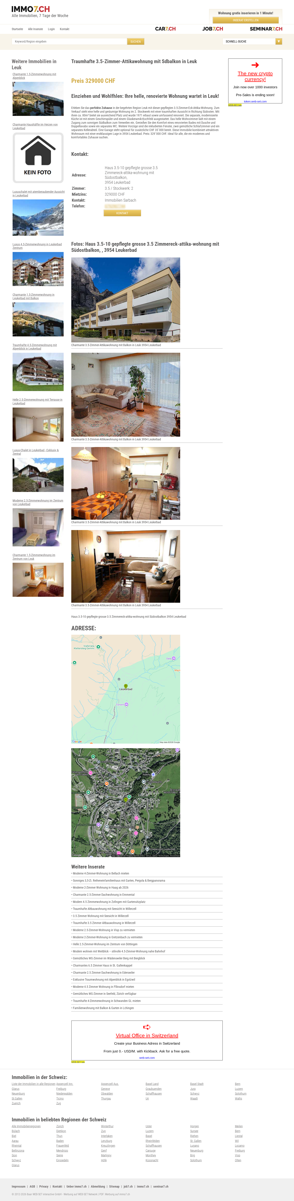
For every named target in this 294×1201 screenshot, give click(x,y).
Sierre (59, 1155)
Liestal (239, 1136)
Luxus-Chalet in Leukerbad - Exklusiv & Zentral (36, 452)
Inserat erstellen (245, 20)
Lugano (194, 1145)
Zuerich (16, 1103)
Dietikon (61, 1131)
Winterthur (107, 1126)
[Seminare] (266, 29)
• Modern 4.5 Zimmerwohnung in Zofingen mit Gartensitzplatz (108, 902)
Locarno (239, 1145)
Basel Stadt (196, 1084)
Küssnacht (152, 1160)
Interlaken (107, 1136)
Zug (58, 1103)
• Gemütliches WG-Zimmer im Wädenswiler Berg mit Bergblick (108, 958)
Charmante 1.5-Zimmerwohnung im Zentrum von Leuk (34, 557)
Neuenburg (18, 1093)
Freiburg (61, 1089)
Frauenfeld (62, 1145)
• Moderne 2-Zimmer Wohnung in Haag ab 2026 (99, 887)
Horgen (194, 1126)
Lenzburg (106, 1141)
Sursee (194, 1131)
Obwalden (107, 1093)
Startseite (17, 29)
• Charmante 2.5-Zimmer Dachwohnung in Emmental (103, 894)
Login (51, 29)
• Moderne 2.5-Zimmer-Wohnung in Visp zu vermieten (103, 930)
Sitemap (114, 1186)
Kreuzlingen (108, 1145)
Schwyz (194, 1093)
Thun (59, 1136)
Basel (149, 1136)
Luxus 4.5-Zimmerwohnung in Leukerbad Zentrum (37, 246)
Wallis (238, 1098)
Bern (237, 1084)
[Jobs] (212, 29)
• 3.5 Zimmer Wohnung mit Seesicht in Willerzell (100, 916)
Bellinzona (18, 1150)
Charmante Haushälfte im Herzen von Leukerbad (35, 126)
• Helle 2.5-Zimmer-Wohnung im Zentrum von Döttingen (104, 944)
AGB (32, 1186)
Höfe (104, 1160)
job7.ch (128, 1186)
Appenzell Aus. (110, 1084)
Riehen (194, 1136)
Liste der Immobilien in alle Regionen (33, 1084)
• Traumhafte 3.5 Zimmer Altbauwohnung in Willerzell (103, 923)
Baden (60, 1141)
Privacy (43, 1186)
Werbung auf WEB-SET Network (80, 1194)
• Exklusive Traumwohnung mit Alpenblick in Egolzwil (103, 979)
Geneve (105, 1089)
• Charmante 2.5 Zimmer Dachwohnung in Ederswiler (103, 972)
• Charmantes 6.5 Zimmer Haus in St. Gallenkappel (101, 965)
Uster (149, 1126)
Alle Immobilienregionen (26, 1126)
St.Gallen (17, 1098)
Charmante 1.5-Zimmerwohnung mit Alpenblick (34, 76)
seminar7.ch (160, 1186)
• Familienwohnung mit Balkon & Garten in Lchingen (102, 1008)
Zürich (60, 1126)
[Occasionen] (165, 29)
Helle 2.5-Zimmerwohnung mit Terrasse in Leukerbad (37, 401)
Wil (237, 1141)
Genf (104, 1150)
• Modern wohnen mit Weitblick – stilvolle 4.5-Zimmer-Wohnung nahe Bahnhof (118, 951)
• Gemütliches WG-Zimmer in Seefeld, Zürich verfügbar (103, 993)
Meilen (239, 1126)
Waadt (194, 1098)
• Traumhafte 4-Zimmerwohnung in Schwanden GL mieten (106, 1001)
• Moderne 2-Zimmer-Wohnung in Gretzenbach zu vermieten (107, 937)
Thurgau (106, 1098)
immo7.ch (143, 1186)
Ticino (60, 1098)
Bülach (16, 1131)
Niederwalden (64, 1093)
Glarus (15, 1089)
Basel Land (152, 1084)
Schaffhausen (154, 1093)
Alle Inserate (35, 29)
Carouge (151, 1150)
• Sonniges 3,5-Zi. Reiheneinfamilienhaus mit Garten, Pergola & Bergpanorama (118, 880)
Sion (14, 1155)
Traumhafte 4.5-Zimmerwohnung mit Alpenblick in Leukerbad (35, 347)
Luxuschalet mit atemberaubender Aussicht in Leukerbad (39, 193)
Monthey (151, 1155)
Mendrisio (62, 1150)
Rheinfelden (153, 1141)
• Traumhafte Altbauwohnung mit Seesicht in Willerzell (103, 909)
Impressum (18, 1186)
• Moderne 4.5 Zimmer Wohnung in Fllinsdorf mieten (102, 986)
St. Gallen (195, 1141)
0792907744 (115, 206)
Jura (192, 1089)
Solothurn (241, 1093)
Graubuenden (154, 1089)
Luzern (239, 1089)
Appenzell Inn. (64, 1084)
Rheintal (16, 1145)
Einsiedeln (62, 1160)
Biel (14, 1136)
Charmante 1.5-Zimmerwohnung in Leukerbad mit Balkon (33, 296)
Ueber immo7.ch (77, 1186)
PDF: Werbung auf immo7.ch (114, 1194)
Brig (192, 1155)
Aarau (15, 1141)
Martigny (106, 1155)
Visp (237, 1155)
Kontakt (64, 29)
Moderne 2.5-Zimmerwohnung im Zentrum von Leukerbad (38, 502)
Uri (147, 1098)
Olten (238, 1160)
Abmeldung (98, 1186)
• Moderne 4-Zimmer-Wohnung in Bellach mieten (100, 873)
